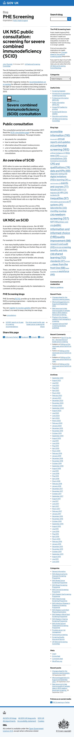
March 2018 (56, 481)
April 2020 (56, 418)
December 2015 (57, 546)
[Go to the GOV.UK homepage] (10, 3)
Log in (54, 654)
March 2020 (56, 421)
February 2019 (57, 453)
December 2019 (57, 428)
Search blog (56, 14)
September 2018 (57, 466)
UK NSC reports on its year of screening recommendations (15, 324)
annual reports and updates (60, 142)
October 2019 (57, 433)
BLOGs (18, 299)
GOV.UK (41, 718)
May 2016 (55, 534)
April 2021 (55, 390)
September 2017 (57, 496)
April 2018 (55, 479)
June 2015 (55, 562)
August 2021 (56, 380)
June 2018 (55, 473)
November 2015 (57, 549)
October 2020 (57, 405)
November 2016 (57, 519)
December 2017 (57, 489)
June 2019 (55, 443)
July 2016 (55, 529)
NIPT (54, 222)
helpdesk (54, 193)
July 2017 (55, 501)
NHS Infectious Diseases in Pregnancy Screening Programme (61, 605)
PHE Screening (18, 17)
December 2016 (57, 516)
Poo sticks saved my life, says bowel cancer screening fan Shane (35, 324)
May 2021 (55, 388)
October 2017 (56, 494)
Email (42, 337)
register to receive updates (20, 308)
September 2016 (57, 524)
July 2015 (55, 559)
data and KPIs (60, 170)
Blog (5, 12)
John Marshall (7, 64)
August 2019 (56, 438)
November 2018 (57, 461)
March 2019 (56, 451)
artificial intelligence (57, 153)
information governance (59, 202)
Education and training (59, 116)
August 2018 (56, 468)
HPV (64, 192)
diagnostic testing (58, 174)
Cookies (41, 721)
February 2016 (57, 541)
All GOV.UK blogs (9, 718)
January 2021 (56, 398)
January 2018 (56, 486)
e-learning (61, 179)
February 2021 (57, 395)
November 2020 (57, 403)
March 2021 (56, 393)
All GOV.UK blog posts (27, 718)
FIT (63, 190)
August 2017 (56, 499)
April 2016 (55, 536)
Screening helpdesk (58, 91)
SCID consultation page (19, 132)
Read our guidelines (56, 287)
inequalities (59, 198)
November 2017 (57, 491)
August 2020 (56, 410)
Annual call (54, 139)
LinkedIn (34, 337)
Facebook (24, 337)
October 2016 (57, 521)
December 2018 (57, 458)
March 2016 (56, 539)
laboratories (58, 207)
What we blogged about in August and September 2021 (60, 304)
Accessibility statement (26, 721)
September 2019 (57, 436)
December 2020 (57, 400)
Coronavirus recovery (58, 161)
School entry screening (60, 635)
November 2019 (57, 431)
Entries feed (56, 656)
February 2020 (57, 423)
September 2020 (58, 408)
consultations (11, 315)
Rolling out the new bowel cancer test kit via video (61, 346)
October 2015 (56, 551)
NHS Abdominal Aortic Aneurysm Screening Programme (59, 576)
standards (57, 261)
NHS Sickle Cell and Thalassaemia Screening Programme (60, 625)
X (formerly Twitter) (11, 337)
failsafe (55, 189)
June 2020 (56, 416)
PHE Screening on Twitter (61, 702)
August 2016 (56, 526)
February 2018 (57, 484)
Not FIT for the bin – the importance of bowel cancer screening (61, 340)
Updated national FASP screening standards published (60, 326)
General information (59, 571)
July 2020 (55, 413)
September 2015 (57, 554)
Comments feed (57, 659)
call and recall (63, 156)
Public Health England (20, 20)
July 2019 (55, 441)
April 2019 (55, 448)
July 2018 (55, 471)
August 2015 (56, 556)
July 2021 (55, 383)
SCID (58, 247)
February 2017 (57, 511)
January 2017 (56, 514)
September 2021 (57, 378)
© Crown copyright (63, 731)
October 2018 (57, 463)
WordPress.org (57, 661)
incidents (54, 195)
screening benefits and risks (60, 250)
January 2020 (57, 426)
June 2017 (55, 504)
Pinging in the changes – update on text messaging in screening (61, 319)
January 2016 (56, 544)
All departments (9, 721)
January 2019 (56, 456)
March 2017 (56, 509)
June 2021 (55, 385)
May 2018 (55, 476)
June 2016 (55, 531)
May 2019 (55, 446)
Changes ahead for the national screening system (58, 54)
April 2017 (55, 506)
